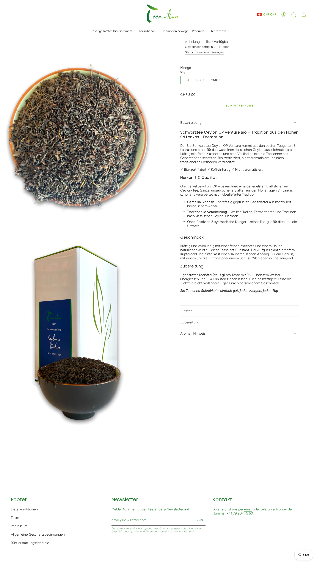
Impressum (19, 526)
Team (15, 518)
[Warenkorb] (304, 14)
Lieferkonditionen (24, 509)
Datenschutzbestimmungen (162, 531)
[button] (294, 14)
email (248, 509)
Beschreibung (190, 123)
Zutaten (186, 311)
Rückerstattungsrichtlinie (30, 543)
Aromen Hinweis (193, 333)
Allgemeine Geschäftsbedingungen (38, 534)
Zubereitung (189, 322)
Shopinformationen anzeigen (204, 52)
